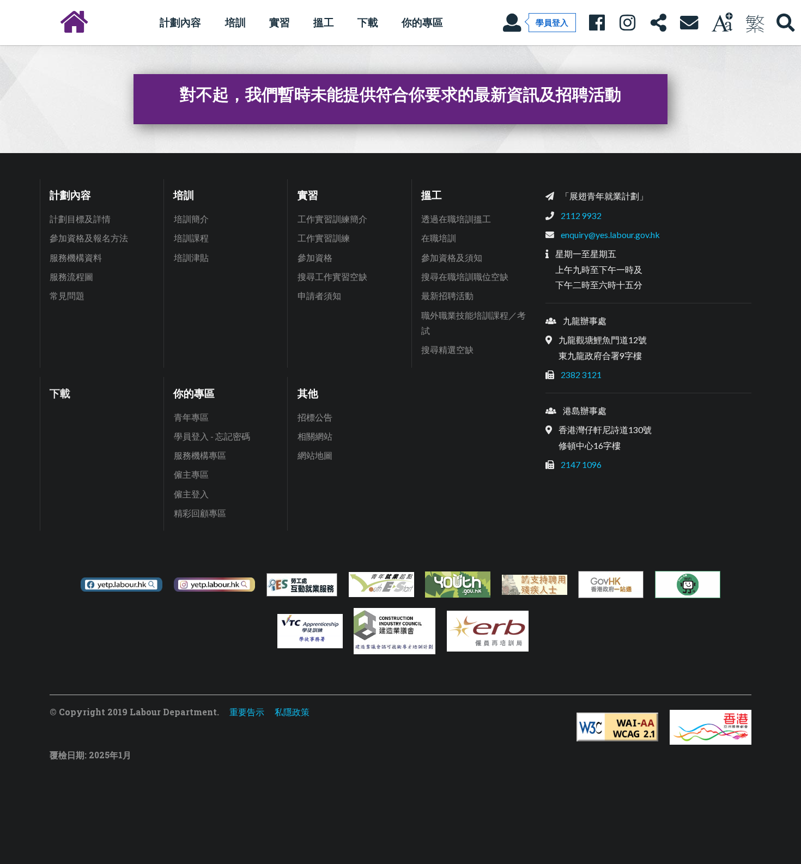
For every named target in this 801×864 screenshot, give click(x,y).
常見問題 (67, 295)
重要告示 (246, 712)
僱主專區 (191, 474)
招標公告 (315, 417)
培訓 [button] (235, 22)
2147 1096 (581, 464)
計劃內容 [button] (180, 22)
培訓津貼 (191, 257)
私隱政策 (292, 712)
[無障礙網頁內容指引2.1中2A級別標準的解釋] (617, 727)
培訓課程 (191, 238)
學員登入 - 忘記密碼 (212, 436)
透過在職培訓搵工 (456, 219)
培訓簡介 (191, 219)
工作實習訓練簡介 (332, 219)
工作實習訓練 (324, 238)
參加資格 (315, 257)
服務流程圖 (71, 276)
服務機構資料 (76, 257)
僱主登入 (191, 494)
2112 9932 (581, 215)
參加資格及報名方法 (89, 238)
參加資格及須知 (451, 257)
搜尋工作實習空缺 (332, 276)
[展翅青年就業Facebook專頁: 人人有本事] (596, 22)
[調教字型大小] (722, 22)
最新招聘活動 (447, 295)
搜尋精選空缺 (447, 349)
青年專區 (191, 417)
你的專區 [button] (422, 22)
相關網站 (315, 436)
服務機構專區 (200, 455)
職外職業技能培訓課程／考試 (473, 323)
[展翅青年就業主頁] (74, 22)
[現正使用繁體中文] (754, 22)
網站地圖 (315, 455)
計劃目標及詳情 (80, 219)
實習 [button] (279, 22)
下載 (367, 22)
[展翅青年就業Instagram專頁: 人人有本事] (627, 22)
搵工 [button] (323, 22)
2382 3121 (581, 374)
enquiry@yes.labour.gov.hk (610, 234)
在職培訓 (438, 238)
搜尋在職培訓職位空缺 (464, 276)
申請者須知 (319, 295)
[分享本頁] (658, 22)
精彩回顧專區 (200, 513)
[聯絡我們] (688, 22)
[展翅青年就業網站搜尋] (785, 22)
